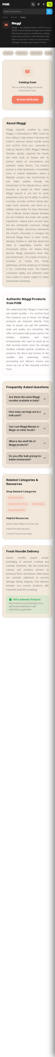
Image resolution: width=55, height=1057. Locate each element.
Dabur (48, 53)
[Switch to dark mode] (33, 4)
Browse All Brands (27, 99)
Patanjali (8, 53)
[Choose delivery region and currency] (38, 4)
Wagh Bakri (36, 53)
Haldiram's (21, 53)
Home (5, 17)
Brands (14, 17)
